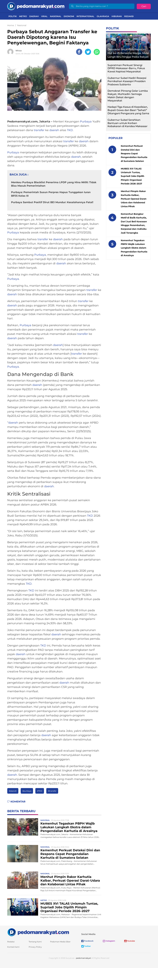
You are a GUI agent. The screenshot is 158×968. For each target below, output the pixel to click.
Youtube (131, 941)
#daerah (13, 791)
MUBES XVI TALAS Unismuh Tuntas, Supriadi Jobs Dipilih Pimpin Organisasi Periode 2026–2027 (69, 907)
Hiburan (117, 16)
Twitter (87, 946)
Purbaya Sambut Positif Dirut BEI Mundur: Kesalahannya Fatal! (52, 202)
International (85, 16)
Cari (143, 6)
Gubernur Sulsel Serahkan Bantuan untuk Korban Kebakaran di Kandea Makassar (128, 123)
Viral (44, 16)
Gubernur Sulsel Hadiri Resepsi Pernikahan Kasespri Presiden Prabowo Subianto (127, 81)
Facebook (89, 941)
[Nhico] (11, 52)
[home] (38, 932)
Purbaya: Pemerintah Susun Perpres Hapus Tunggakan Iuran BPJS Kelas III (51, 194)
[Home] (35, 6)
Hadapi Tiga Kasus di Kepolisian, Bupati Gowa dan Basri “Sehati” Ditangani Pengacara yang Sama (128, 110)
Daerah (34, 16)
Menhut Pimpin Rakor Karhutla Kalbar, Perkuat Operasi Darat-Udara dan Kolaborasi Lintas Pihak (70, 880)
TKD (70, 130)
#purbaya (26, 791)
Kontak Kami (13, 947)
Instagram (110, 941)
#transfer (52, 791)
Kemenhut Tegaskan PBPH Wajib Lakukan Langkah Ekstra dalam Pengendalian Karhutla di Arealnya (68, 827)
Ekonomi (69, 16)
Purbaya (86, 121)
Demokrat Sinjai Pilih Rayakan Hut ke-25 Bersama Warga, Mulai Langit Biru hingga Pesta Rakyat (128, 53)
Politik (12, 16)
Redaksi (129, 16)
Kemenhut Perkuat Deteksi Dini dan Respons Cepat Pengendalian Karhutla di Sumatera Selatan (70, 853)
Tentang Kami (35, 941)
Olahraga (103, 16)
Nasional (55, 16)
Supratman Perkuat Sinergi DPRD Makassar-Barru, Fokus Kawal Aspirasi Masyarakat (126, 68)
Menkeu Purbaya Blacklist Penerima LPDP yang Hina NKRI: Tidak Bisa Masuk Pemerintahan (53, 184)
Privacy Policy (35, 947)
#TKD (39, 791)
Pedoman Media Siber (60, 941)
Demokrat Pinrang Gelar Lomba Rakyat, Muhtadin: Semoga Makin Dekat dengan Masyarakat (128, 95)
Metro (23, 16)
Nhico (19, 50)
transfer (39, 130)
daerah (54, 130)
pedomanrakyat (83, 958)
